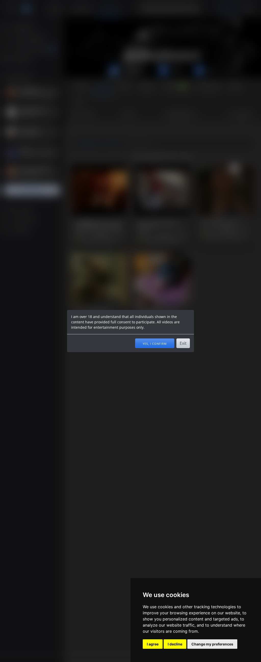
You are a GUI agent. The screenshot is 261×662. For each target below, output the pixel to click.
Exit (183, 343)
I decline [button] (175, 644)
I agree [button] (153, 644)
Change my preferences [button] (212, 644)
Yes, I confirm (155, 343)
